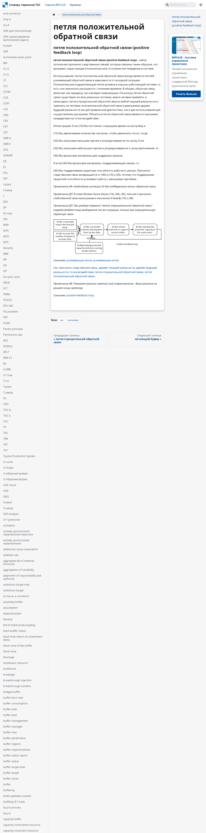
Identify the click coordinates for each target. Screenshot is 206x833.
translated (73, 320)
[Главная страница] (54, 14)
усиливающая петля (79, 260)
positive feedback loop (80, 295)
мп (62, 320)
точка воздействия (82, 272)
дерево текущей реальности (117, 267)
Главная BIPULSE (55, 5)
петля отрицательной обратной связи (119, 272)
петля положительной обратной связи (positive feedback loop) (186, 21)
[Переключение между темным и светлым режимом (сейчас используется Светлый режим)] (200, 4)
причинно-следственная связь (78, 267)
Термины (75, 5)
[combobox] (180, 4)
